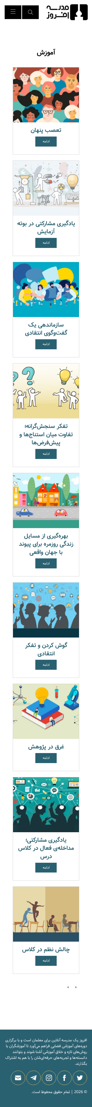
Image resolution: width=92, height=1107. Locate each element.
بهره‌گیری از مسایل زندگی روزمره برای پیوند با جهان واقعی (46, 544)
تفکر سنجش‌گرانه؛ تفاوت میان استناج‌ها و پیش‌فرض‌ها (46, 434)
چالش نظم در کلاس (46, 949)
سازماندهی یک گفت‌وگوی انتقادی (46, 329)
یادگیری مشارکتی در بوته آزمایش (46, 227)
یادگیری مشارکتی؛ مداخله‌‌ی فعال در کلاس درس (46, 848)
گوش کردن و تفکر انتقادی (46, 649)
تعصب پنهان (46, 130)
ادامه (46, 141)
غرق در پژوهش (46, 746)
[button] (30, 12)
